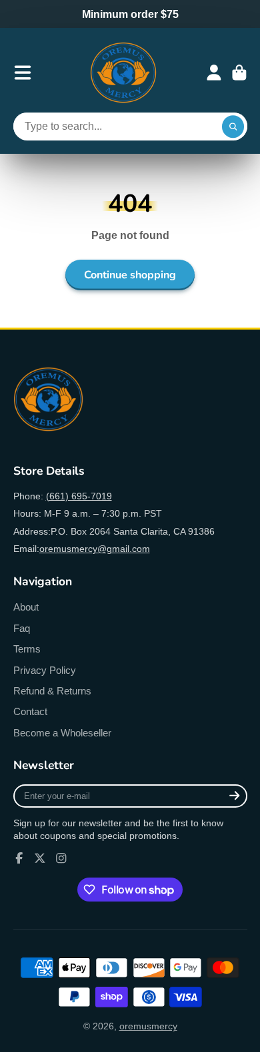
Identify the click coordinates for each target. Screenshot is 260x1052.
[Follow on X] (40, 858)
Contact (30, 711)
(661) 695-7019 (79, 496)
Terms (27, 649)
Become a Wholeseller (62, 732)
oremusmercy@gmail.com (94, 548)
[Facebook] (19, 858)
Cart (239, 73)
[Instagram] (61, 858)
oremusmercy (148, 1026)
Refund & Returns (52, 690)
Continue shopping (130, 275)
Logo (123, 72)
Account (214, 73)
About (26, 607)
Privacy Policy (44, 670)
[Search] (233, 126)
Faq (21, 628)
